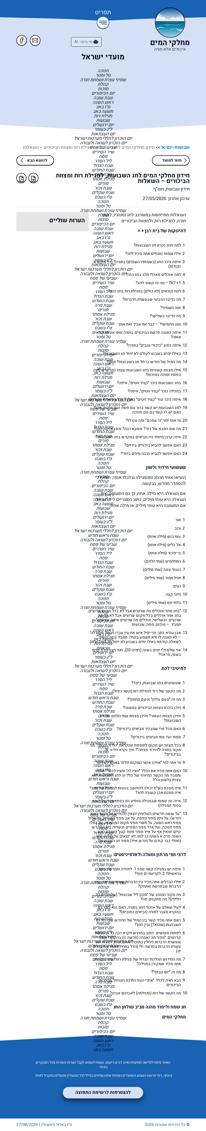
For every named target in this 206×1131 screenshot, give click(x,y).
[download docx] (33, 178)
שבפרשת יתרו (112, 882)
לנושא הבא (37, 160)
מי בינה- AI (83, 42)
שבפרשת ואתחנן (154, 886)
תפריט (103, 13)
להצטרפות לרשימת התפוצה (103, 1092)
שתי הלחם (154, 561)
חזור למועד (172, 160)
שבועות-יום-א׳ (175, 147)
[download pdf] (21, 178)
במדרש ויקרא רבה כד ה (126, 933)
